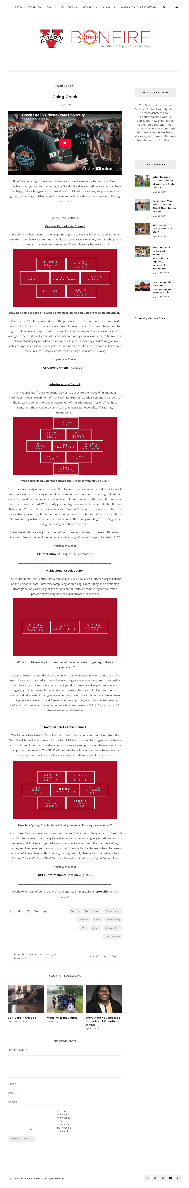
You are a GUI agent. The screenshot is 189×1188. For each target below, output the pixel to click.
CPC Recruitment (55, 367)
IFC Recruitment (48, 554)
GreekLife (83, 919)
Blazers (75, 911)
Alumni (51, 7)
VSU (83, 928)
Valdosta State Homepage (138, 7)
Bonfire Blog (113, 919)
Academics (34, 7)
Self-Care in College (22, 1017)
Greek (97, 919)
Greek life (102, 891)
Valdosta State (112, 928)
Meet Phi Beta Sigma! (62, 1017)
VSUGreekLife (113, 936)
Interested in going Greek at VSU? (162, 228)
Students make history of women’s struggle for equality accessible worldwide (162, 258)
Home (18, 7)
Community (90, 7)
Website (12, 1101)
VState (95, 928)
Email (12, 1092)
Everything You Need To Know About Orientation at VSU (103, 1021)
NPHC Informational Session (58, 875)
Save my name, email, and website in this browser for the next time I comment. (63, 1121)
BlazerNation (92, 911)
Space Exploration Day (102, 956)
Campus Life (69, 7)
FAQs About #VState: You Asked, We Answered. (35, 956)
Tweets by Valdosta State (150, 318)
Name (12, 1084)
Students (109, 7)
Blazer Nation (112, 911)
